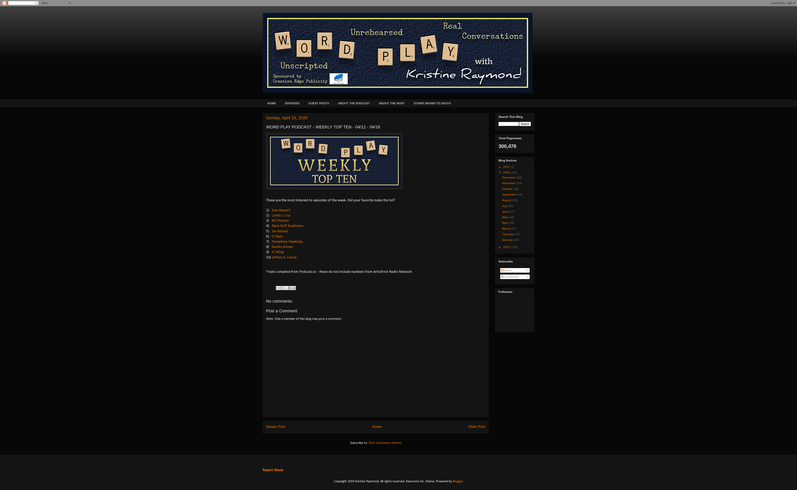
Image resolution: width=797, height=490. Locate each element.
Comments (511, 276)
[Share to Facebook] (290, 288)
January (507, 239)
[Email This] (278, 288)
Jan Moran (280, 231)
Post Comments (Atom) (385, 443)
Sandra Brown (282, 247)
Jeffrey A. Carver (284, 258)
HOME (271, 103)
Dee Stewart (281, 210)
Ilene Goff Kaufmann (287, 226)
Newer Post (275, 427)
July (505, 206)
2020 (507, 172)
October (507, 189)
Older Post (476, 427)
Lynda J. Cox (281, 216)
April (505, 222)
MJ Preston (280, 221)
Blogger (458, 481)
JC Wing (278, 252)
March (506, 228)
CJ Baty (277, 237)
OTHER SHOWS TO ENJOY (432, 103)
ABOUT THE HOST (392, 103)
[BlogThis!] (282, 288)
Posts (508, 270)
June (505, 211)
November (509, 183)
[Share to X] (286, 288)
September (509, 194)
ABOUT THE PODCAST (354, 103)
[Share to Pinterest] (294, 288)
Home (377, 427)
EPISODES (292, 103)
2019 (507, 247)
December (509, 177)
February (508, 234)
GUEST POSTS (318, 103)
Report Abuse (273, 470)
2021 (507, 167)
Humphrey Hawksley (287, 242)
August (507, 200)
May (505, 217)
